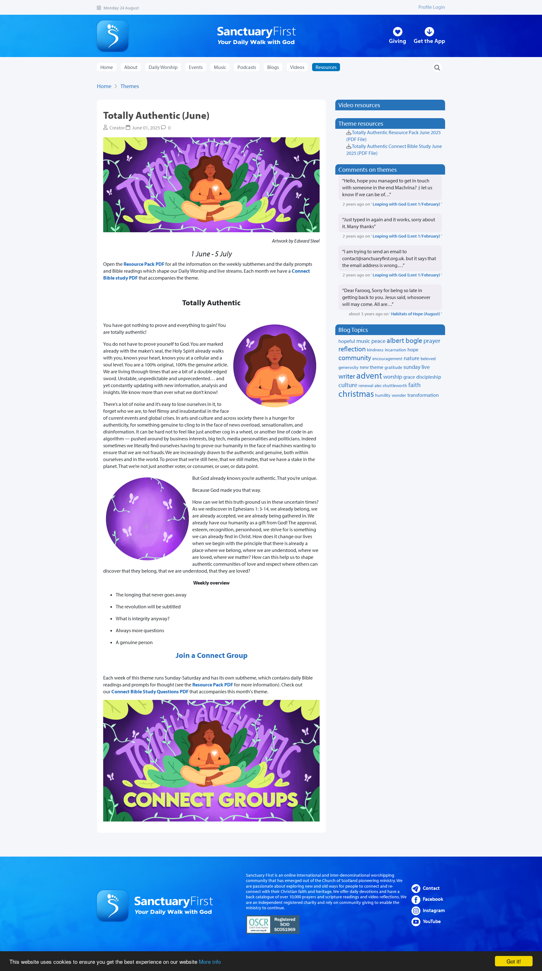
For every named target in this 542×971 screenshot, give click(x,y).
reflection (352, 348)
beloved (428, 358)
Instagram (434, 910)
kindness (375, 350)
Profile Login (431, 7)
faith (414, 385)
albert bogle (404, 340)
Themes (129, 86)
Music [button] (220, 67)
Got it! (514, 961)
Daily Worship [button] (163, 67)
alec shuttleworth (391, 385)
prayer (431, 340)
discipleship (428, 377)
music (363, 340)
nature (411, 358)
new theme (371, 367)
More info (210, 961)
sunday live (416, 366)
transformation (423, 395)
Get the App (429, 41)
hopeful (346, 341)
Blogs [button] (273, 67)
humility (383, 395)
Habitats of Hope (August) (415, 314)
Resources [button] (326, 67)
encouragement (387, 358)
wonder (399, 395)
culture (347, 385)
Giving (397, 41)
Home (106, 67)
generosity (348, 367)
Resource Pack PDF (144, 264)
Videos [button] (297, 67)
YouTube (432, 921)
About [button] (130, 67)
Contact (431, 888)
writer (346, 376)
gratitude (393, 367)
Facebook (433, 899)
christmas (356, 393)
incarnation (395, 350)
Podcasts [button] (246, 67)
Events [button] (196, 67)
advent (369, 375)
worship (392, 376)
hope (412, 349)
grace (409, 377)
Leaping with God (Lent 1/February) (406, 204)
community (354, 357)
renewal (366, 385)
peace (378, 340)
